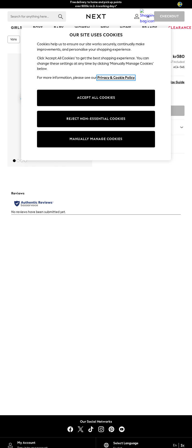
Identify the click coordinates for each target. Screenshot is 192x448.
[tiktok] (91, 429)
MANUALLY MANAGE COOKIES (96, 139)
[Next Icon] (96, 16)
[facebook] (70, 429)
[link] (137, 16)
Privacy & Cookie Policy (116, 78)
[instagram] (101, 429)
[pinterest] (111, 429)
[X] (80, 429)
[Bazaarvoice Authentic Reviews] (34, 203)
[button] (14, 160)
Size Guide (177, 82)
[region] (96, 93)
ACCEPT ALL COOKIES (96, 98)
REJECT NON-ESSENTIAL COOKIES (96, 119)
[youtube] (122, 429)
